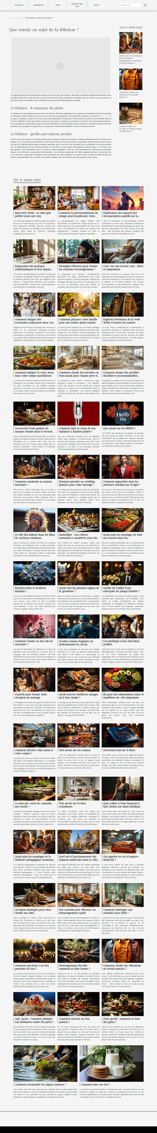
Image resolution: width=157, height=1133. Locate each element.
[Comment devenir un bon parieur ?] (78, 1004)
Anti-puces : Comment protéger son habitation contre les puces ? (34, 1020)
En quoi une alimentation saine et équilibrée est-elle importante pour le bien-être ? (123, 697)
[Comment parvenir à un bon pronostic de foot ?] (34, 951)
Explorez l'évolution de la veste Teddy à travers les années (121, 321)
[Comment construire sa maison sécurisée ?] (34, 467)
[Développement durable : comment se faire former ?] (78, 951)
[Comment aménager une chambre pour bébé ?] (123, 895)
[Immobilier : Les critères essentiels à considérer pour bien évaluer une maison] (78, 520)
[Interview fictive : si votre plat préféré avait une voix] (34, 198)
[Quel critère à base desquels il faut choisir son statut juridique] (123, 788)
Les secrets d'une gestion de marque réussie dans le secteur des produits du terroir (34, 431)
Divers (96, 5)
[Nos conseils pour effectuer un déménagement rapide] (78, 895)
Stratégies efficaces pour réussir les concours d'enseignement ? (78, 267)
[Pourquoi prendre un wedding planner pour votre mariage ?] (78, 467)
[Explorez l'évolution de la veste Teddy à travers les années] (123, 304)
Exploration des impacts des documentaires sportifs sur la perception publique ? (120, 216)
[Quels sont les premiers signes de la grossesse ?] (78, 573)
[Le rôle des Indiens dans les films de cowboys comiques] (34, 520)
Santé (57, 5)
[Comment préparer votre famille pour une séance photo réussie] (78, 304)
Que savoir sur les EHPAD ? (119, 428)
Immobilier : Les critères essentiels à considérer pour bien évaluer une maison (79, 538)
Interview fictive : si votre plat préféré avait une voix (33, 214)
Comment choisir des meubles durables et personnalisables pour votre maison (121, 375)
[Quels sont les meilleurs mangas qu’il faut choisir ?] (78, 679)
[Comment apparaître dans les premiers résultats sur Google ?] (123, 467)
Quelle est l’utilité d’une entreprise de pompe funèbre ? (121, 589)
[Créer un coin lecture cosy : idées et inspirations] (123, 251)
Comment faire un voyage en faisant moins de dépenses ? (130, 128)
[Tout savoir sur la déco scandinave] (78, 788)
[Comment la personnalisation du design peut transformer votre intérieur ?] (78, 198)
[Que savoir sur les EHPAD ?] (123, 413)
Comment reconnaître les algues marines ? (40, 1084)
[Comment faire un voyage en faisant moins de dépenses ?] (130, 113)
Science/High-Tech (77, 5)
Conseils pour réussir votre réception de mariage (31, 696)
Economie (19, 5)
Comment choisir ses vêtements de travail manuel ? (128, 94)
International (38, 5)
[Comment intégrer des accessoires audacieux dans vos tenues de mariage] (34, 304)
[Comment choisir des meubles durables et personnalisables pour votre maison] (123, 358)
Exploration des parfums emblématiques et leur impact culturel (33, 269)
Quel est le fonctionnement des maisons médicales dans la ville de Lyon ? (78, 860)
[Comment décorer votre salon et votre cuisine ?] (34, 735)
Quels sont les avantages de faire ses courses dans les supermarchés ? (122, 538)
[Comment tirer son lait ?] (112, 1063)
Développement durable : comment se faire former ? (75, 967)
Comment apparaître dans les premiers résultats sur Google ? (121, 483)
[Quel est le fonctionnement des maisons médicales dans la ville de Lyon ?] (78, 842)
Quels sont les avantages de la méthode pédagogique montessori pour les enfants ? (130, 59)
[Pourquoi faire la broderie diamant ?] (34, 573)
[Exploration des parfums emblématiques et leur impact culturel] (34, 251)
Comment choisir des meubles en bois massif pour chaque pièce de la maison (79, 375)
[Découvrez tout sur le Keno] (123, 735)
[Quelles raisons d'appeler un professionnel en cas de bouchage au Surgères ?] (78, 626)
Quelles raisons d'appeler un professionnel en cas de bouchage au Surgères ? (76, 644)
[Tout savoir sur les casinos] (78, 735)
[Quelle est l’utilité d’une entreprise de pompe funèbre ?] (123, 573)
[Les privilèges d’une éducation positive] (123, 626)
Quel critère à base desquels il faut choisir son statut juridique (122, 805)
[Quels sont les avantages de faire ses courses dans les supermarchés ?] (123, 520)
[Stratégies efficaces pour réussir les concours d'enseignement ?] (78, 251)
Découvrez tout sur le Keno (119, 750)
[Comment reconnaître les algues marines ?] (45, 1063)
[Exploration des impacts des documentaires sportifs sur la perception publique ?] (123, 198)
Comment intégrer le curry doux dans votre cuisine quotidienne (34, 374)
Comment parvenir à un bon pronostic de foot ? (32, 967)
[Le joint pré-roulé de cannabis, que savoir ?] (34, 788)
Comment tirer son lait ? (95, 1084)
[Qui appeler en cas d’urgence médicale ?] (123, 842)
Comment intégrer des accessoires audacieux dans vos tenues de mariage (34, 322)
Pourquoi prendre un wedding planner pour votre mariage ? (77, 483)
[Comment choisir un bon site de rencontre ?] (34, 626)
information (105, 116)
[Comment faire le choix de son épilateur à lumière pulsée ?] (78, 413)
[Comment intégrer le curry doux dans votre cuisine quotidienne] (34, 358)
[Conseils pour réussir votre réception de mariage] (34, 679)
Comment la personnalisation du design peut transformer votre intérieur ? (78, 216)
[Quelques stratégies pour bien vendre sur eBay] (34, 895)
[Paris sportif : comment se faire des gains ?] (123, 1004)
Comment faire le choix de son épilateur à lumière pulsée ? (77, 430)
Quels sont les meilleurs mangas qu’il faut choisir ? (78, 696)
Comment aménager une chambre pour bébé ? (118, 911)
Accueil (12, 18)
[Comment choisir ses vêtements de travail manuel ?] (130, 79)
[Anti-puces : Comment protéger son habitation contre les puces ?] (34, 1004)
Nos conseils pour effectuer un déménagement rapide (77, 911)
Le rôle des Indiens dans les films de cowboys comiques (35, 536)
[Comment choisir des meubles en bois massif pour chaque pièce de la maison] (78, 358)
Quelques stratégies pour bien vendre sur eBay (33, 911)
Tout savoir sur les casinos (74, 750)
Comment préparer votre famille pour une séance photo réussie (78, 321)
